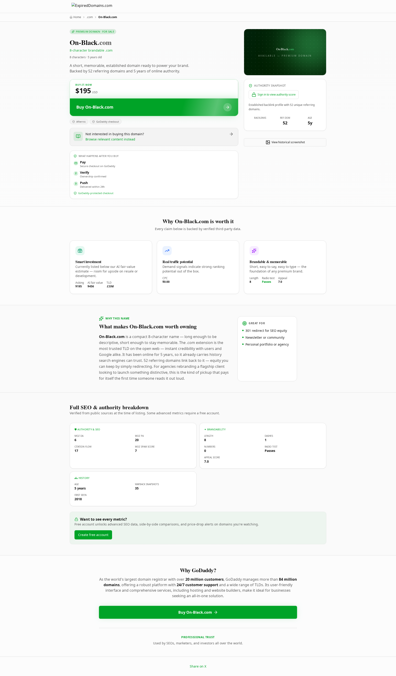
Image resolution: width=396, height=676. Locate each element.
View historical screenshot (288, 142)
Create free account (93, 535)
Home (77, 17)
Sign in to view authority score (277, 94)
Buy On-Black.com (195, 612)
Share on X (198, 666)
